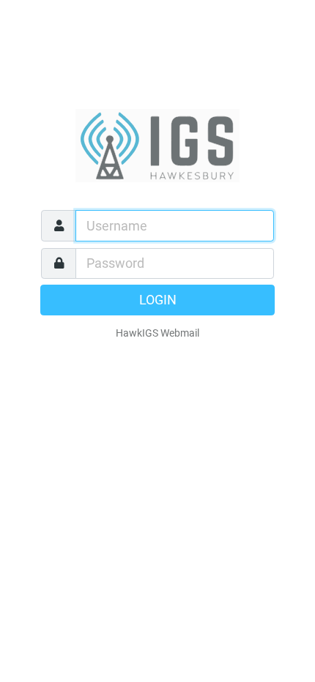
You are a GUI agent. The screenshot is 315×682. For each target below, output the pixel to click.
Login (158, 300)
